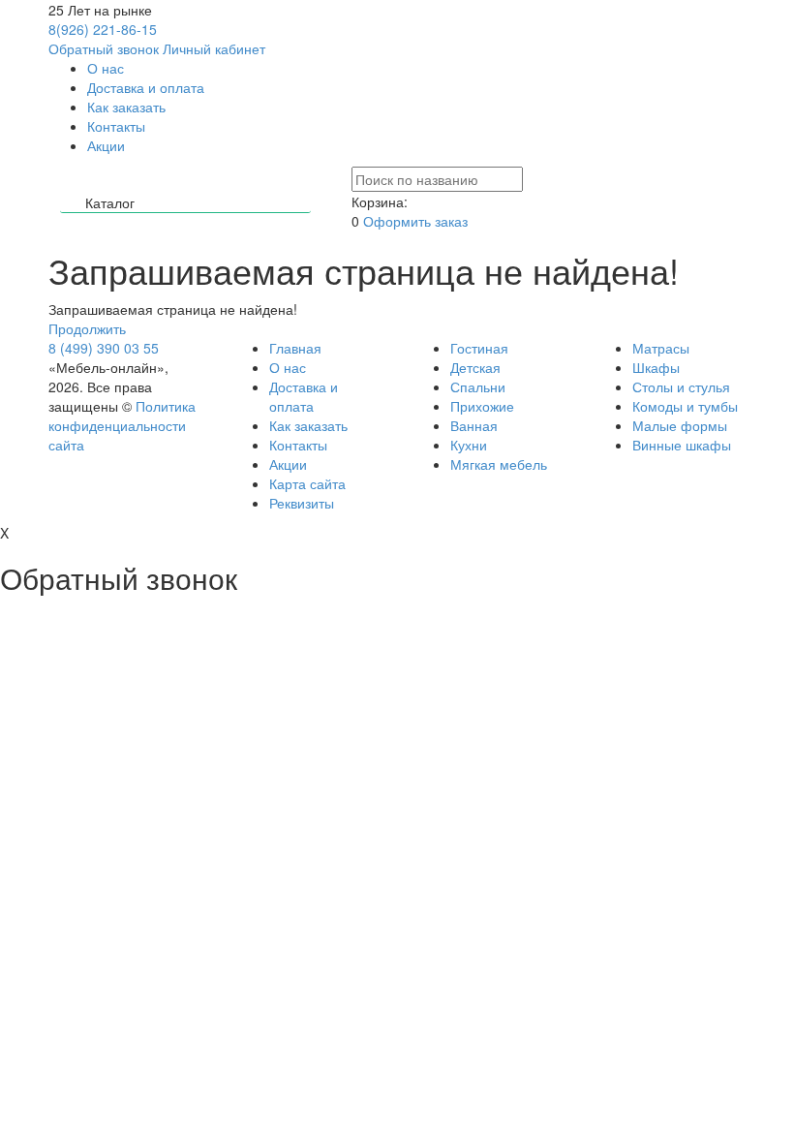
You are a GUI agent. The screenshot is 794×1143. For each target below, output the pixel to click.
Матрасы (660, 347)
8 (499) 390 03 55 (103, 347)
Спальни (477, 386)
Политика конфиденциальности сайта (122, 425)
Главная (295, 347)
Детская (475, 367)
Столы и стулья (681, 386)
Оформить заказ (415, 221)
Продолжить (87, 328)
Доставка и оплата (145, 87)
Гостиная (479, 347)
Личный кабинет (214, 48)
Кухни (468, 444)
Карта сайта (307, 483)
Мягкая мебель (498, 464)
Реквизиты (301, 502)
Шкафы (656, 367)
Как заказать (126, 106)
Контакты (116, 126)
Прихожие (482, 406)
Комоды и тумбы (685, 406)
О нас (105, 67)
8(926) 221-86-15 (102, 29)
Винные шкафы (681, 444)
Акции (106, 145)
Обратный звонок (103, 48)
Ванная (474, 425)
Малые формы (679, 425)
